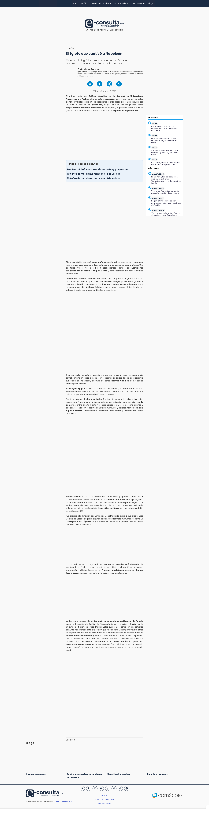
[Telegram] (126, 788)
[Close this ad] (207, 807)
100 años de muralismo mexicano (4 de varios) (93, 173)
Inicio (75, 3)
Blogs (150, 3)
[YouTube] (101, 788)
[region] (104, 11)
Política (84, 3)
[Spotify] (114, 788)
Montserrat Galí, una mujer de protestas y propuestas (97, 169)
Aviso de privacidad (104, 799)
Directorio (104, 795)
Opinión (107, 3)
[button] (90, 83)
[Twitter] (82, 788)
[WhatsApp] (120, 788)
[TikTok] (107, 788)
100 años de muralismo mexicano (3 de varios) (93, 178)
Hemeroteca (104, 803)
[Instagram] (95, 788)
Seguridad (96, 3)
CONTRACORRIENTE (64, 801)
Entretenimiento (121, 3)
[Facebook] (88, 788)
